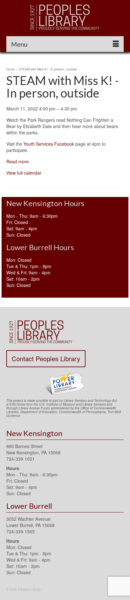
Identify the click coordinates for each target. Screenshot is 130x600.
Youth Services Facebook (48, 144)
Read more (17, 161)
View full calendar (23, 173)
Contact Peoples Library (46, 358)
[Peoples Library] (65, 17)
